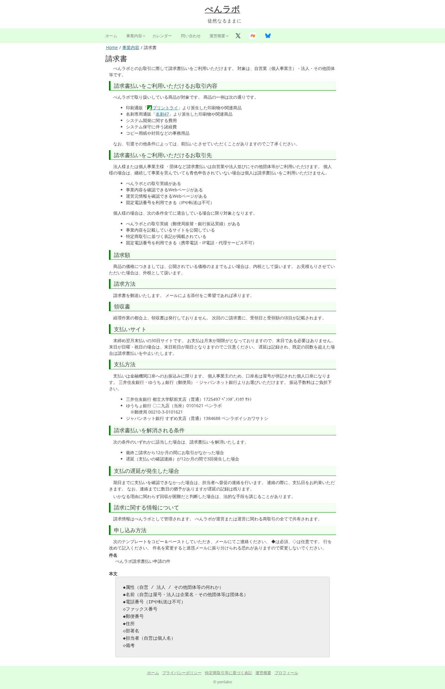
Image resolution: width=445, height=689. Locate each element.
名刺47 (162, 114)
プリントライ (165, 107)
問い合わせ (191, 35)
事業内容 (134, 35)
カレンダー (162, 35)
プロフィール (286, 672)
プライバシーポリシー (182, 672)
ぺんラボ (222, 9)
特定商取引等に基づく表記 (228, 672)
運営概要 (217, 35)
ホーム (111, 35)
